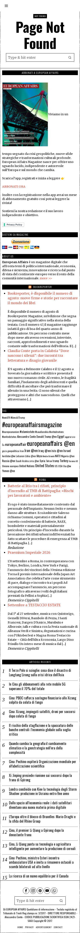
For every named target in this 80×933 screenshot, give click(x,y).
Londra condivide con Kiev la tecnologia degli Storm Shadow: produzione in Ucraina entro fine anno (43, 791)
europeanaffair (15, 444)
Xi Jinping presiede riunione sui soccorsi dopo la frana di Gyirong (40, 777)
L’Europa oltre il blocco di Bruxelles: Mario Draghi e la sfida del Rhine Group (42, 819)
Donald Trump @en (46, 437)
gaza (4, 451)
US (56, 466)
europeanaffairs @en (51, 443)
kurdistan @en (8, 456)
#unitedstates (9, 437)
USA (60, 466)
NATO (58, 456)
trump (56, 461)
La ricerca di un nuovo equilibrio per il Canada (38, 876)
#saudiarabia (42, 432)
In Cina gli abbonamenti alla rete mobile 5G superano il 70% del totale (37, 686)
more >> (46, 278)
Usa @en (67, 466)
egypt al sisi (70, 436)
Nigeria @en (67, 456)
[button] (70, 57)
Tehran (49, 461)
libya (39, 456)
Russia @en (8, 461)
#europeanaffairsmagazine (32, 424)
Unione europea (10, 466)
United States (44, 465)
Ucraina (72, 461)
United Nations (27, 466)
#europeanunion (10, 432)
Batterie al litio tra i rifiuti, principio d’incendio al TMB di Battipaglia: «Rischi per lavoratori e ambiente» (41, 491)
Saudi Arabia (22, 461)
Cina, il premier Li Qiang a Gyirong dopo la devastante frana (36, 832)
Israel (67, 450)
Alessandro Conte (26, 436)
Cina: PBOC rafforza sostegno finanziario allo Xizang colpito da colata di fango (42, 700)
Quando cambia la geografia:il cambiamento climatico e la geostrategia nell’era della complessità (37, 748)
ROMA (42, 479)
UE (77, 461)
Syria (42, 461)
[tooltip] (26, 890)
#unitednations (56, 432)
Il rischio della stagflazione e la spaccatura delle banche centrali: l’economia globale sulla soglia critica (41, 729)
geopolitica (13, 451)
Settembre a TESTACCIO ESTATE (34, 605)
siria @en (34, 461)
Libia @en (30, 456)
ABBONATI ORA (13, 186)
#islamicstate (27, 431)
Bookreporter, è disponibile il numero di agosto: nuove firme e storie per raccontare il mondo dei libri (43, 298)
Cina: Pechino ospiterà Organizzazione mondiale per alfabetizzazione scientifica (42, 763)
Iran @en (31, 450)
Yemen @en (8, 471)
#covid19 (6, 417)
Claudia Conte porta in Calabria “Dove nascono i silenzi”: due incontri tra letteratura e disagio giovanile (38, 355)
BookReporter (42, 287)
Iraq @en (44, 450)
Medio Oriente (48, 456)
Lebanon (20, 456)
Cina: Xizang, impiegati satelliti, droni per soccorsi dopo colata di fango (42, 713)
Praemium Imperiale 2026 (29, 553)
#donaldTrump (18, 417)
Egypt (60, 436)
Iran (22, 451)
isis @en (57, 450)
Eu (3, 445)
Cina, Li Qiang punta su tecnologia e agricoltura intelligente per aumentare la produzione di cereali (42, 846)
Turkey (64, 460)
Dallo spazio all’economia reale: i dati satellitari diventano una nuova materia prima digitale (40, 805)
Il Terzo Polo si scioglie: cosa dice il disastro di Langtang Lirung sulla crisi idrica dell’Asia (40, 672)
